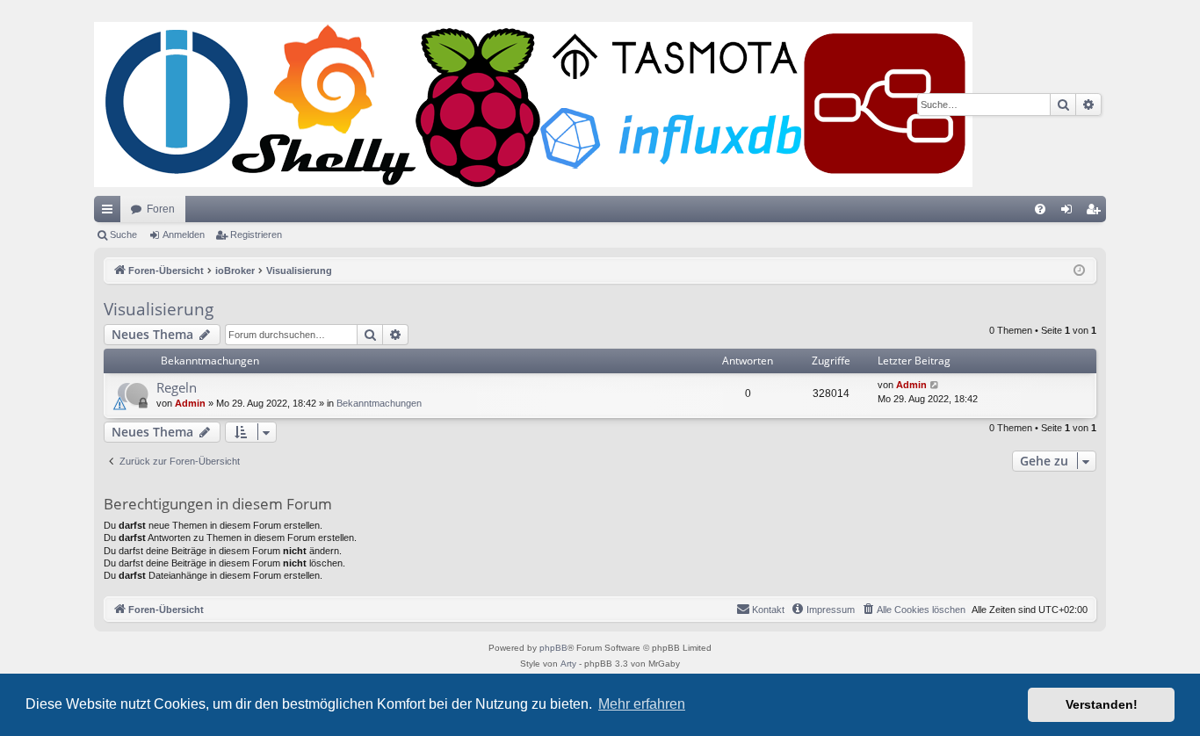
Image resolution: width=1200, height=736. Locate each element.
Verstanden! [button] (1102, 704)
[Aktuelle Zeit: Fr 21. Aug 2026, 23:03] (1079, 271)
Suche (123, 234)
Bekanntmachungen (379, 403)
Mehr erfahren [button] (641, 703)
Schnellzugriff (110, 212)
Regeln (176, 387)
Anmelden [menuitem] (1070, 212)
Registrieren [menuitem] (1096, 212)
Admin (190, 403)
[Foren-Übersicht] (533, 104)
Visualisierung (158, 309)
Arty (568, 663)
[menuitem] (1040, 209)
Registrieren (256, 234)
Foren (161, 209)
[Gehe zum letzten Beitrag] (935, 385)
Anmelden (184, 234)
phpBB (553, 648)
